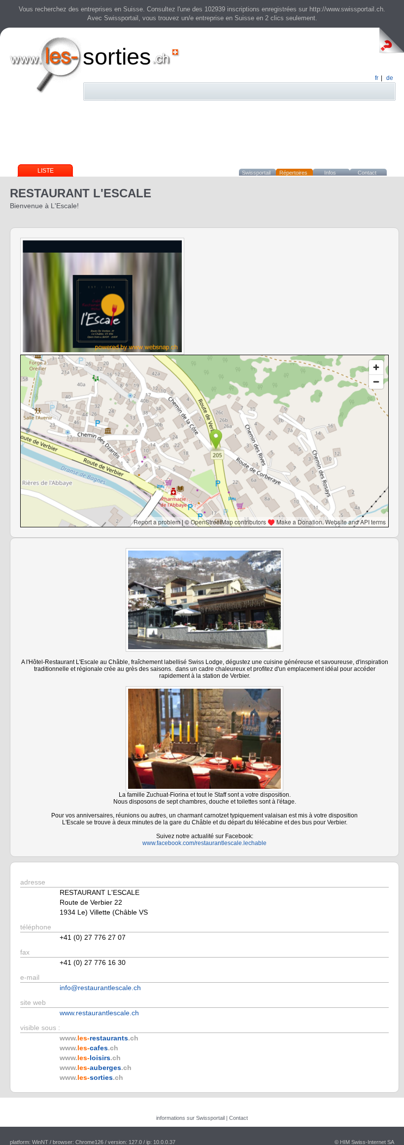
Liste (45, 170)
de (389, 77)
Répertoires (293, 173)
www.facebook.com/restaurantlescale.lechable (204, 843)
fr (376, 77)
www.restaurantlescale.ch (99, 1013)
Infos (330, 173)
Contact (367, 173)
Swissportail (256, 173)
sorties (117, 56)
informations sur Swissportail (190, 1118)
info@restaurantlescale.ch (100, 988)
